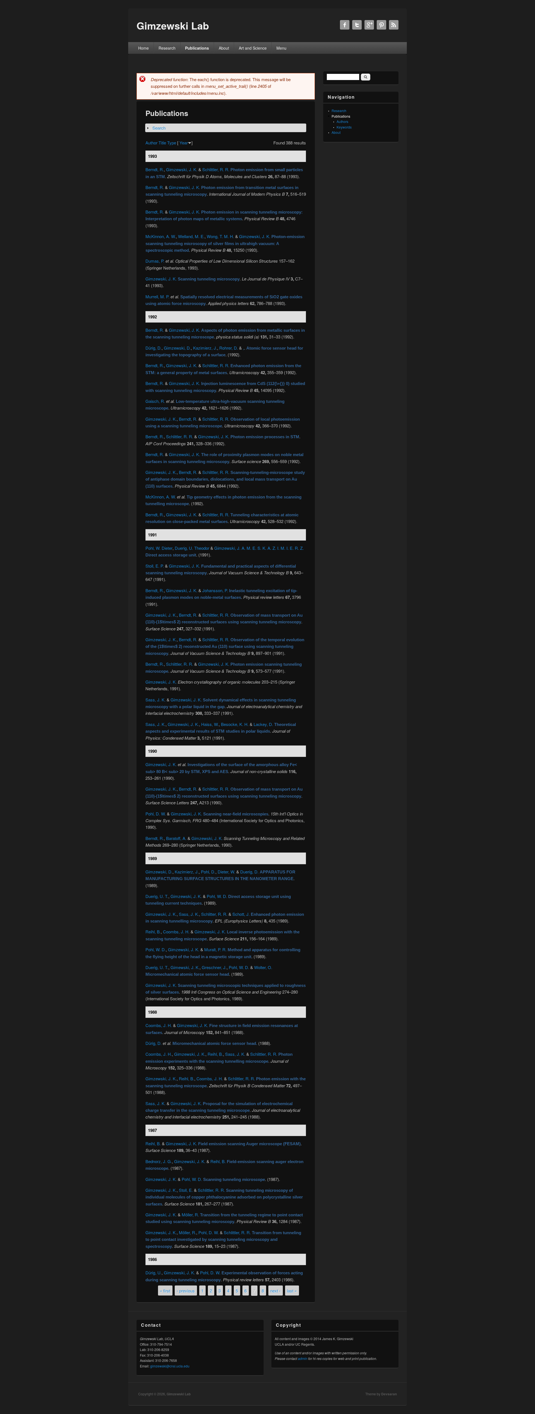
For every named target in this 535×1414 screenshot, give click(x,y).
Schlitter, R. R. (214, 914)
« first (165, 1290)
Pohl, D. (208, 872)
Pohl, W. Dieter (158, 548)
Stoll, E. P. (154, 566)
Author (151, 143)
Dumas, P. (154, 261)
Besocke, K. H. (235, 724)
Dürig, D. (153, 348)
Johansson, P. (215, 590)
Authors (342, 121)
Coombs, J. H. (176, 931)
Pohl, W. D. (217, 896)
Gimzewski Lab (179, 1393)
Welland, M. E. (191, 236)
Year (183, 143)
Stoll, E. (186, 1190)
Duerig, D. (249, 872)
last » (292, 1290)
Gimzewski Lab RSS (393, 25)
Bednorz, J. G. (158, 1161)
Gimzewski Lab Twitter (357, 25)
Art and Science (253, 48)
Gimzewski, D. (177, 348)
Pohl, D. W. (155, 814)
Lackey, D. (263, 724)
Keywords (344, 127)
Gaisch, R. (155, 401)
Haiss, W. (210, 724)
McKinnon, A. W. (160, 236)
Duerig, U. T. (156, 896)
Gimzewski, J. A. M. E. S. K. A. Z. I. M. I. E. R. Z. (259, 548)
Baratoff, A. (176, 838)
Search (159, 128)
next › (275, 1290)
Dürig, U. (153, 1272)
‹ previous (186, 1290)
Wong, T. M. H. (220, 236)
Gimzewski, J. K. (181, 169)
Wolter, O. (263, 967)
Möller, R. (190, 1214)
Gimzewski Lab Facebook (344, 25)
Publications (197, 48)
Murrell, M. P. (157, 296)
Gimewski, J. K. (185, 967)
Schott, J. (241, 914)
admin (302, 1358)
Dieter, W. (226, 872)
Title (162, 143)
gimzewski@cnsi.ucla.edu (169, 1366)
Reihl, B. (153, 931)
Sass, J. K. (155, 700)
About (224, 48)
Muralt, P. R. (215, 949)
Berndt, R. (154, 169)
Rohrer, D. (228, 348)
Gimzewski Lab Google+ (369, 25)
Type (171, 143)
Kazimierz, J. (205, 348)
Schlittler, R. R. (215, 169)
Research (167, 48)
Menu (281, 48)
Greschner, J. (214, 967)
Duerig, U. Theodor (192, 548)
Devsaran (389, 1393)
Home (143, 48)
